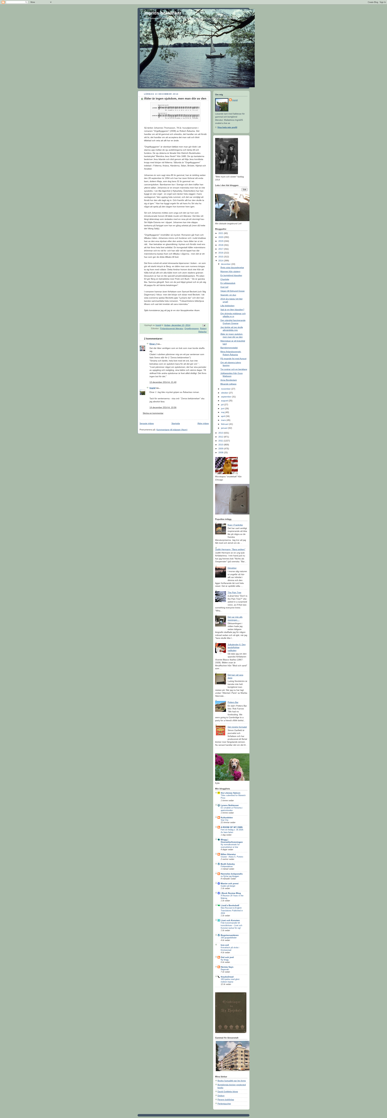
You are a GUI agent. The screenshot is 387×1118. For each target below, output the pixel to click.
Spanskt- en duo (228, 295)
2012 (221, 437)
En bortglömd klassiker (231, 275)
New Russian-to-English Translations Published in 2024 (232, 910)
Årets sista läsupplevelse (232, 267)
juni (223, 408)
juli (222, 404)
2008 (221, 452)
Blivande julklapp (228, 384)
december (226, 264)
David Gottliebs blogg (228, 1091)
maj (223, 412)
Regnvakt (225, 969)
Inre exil (225, 945)
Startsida (175, 423)
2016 (221, 252)
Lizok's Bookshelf (230, 905)
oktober (225, 393)
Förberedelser (227, 866)
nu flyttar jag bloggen (230, 876)
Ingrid (153, 388)
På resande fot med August (233, 358)
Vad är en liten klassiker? (232, 309)
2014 (221, 260)
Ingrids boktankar (162, 13)
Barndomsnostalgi (229, 347)
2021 (221, 233)
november (226, 389)
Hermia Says (227, 967)
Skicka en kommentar (153, 413)
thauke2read (227, 977)
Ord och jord (227, 957)
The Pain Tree (234, 592)
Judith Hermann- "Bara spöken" (230, 549)
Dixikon (221, 1095)
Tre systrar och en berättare (233, 369)
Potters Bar (233, 702)
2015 (221, 256)
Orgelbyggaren (191, 328)
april (223, 416)
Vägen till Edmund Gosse (232, 291)
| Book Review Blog (231, 893)
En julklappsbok (227, 283)
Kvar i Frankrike (235, 525)
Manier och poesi (230, 883)
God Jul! (224, 287)
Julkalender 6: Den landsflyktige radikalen (237, 647)
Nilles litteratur (228, 854)
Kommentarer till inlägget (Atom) (171, 429)
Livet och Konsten (230, 920)
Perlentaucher (224, 1103)
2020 (221, 237)
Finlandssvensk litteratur (171, 328)
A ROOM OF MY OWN (231, 827)
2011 (221, 440)
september (226, 396)
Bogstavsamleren (230, 935)
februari (225, 424)
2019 (221, 241)
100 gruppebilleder (229, 938)
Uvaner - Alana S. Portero (232, 857)
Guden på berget (228, 886)
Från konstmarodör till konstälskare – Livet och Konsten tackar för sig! (231, 925)
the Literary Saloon (230, 793)
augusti (225, 400)
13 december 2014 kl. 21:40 (163, 382)
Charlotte (224, 279)
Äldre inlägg (203, 423)
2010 (221, 444)
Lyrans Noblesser (230, 805)
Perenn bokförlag (226, 1099)
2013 (221, 433)
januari (224, 428)
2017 (221, 249)
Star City (224, 820)
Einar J (153, 344)
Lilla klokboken (227, 305)
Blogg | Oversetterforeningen (232, 840)
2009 (221, 448)
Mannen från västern (230, 271)
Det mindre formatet (237, 727)
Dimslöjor (232, 568)
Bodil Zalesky (228, 864)
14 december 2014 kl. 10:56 (163, 407)
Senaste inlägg (147, 423)
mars (223, 420)
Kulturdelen (227, 817)
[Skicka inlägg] (204, 325)
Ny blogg (224, 960)
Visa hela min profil (227, 127)
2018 (221, 245)
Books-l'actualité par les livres (232, 1080)
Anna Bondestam (228, 380)
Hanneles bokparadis (232, 874)
